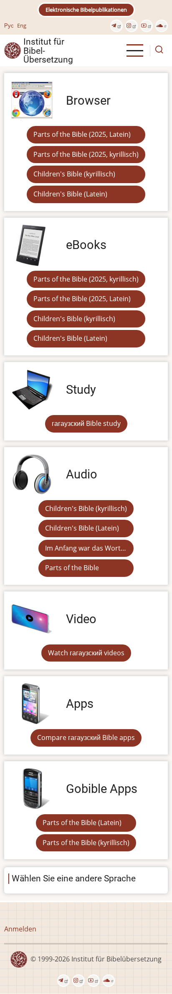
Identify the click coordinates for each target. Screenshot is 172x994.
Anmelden (20, 929)
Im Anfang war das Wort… (85, 548)
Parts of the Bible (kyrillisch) (86, 842)
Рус (9, 25)
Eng (21, 25)
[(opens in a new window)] (116, 26)
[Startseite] (12, 50)
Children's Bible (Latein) (70, 194)
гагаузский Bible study (86, 423)
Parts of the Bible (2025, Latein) (82, 134)
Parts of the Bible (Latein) (82, 822)
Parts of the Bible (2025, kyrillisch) (86, 154)
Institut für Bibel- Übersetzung (48, 50)
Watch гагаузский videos (86, 652)
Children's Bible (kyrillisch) (74, 174)
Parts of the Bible (72, 567)
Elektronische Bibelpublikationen (86, 9)
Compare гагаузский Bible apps (86, 737)
